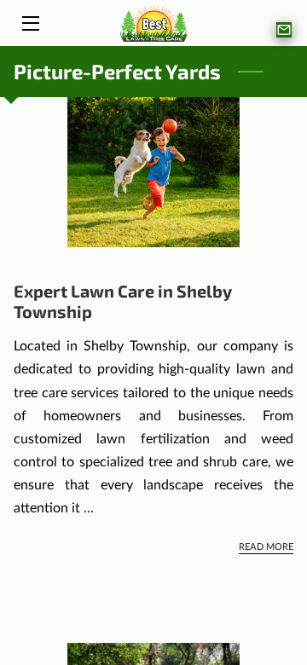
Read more (266, 546)
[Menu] (29, 23)
